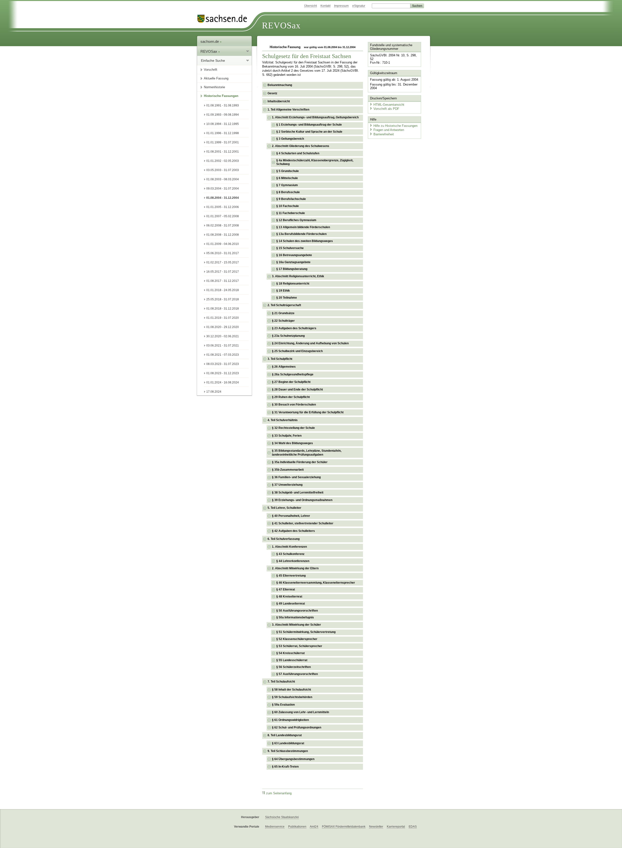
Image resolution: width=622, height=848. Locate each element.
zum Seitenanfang (279, 793)
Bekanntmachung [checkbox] (280, 85)
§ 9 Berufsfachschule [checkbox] (291, 199)
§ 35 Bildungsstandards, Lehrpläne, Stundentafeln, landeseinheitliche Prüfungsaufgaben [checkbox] (306, 452)
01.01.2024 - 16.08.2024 (222, 382)
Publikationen (297, 826)
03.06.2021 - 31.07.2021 (222, 345)
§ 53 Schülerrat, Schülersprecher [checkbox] (299, 646)
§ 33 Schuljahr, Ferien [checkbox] (287, 435)
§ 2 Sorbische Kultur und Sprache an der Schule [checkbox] (309, 131)
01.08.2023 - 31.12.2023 (222, 373)
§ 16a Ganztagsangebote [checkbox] (293, 262)
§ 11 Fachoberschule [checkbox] (290, 213)
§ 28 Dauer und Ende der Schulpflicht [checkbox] (297, 389)
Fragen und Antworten (388, 130)
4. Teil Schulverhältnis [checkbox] (283, 420)
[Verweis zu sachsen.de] (224, 19)
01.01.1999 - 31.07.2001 (222, 142)
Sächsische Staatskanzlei (282, 817)
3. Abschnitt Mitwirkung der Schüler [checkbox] (296, 624)
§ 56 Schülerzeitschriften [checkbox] (293, 667)
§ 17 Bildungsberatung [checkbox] (291, 269)
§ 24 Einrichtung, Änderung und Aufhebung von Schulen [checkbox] (310, 343)
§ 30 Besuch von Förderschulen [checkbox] (294, 404)
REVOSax (281, 25)
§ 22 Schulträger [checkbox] (283, 320)
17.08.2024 (213, 391)
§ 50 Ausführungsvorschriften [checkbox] (297, 610)
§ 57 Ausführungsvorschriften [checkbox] (297, 674)
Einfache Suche (213, 60)
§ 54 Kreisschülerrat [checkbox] (290, 653)
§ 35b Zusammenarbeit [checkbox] (288, 469)
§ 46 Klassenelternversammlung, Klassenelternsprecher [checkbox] (315, 582)
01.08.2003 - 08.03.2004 (222, 179)
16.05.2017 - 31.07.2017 (222, 271)
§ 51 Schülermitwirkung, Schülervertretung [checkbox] (306, 632)
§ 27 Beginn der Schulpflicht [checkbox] (291, 382)
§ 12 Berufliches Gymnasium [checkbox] (296, 220)
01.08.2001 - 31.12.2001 (222, 151)
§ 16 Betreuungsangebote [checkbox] (294, 255)
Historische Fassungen (221, 96)
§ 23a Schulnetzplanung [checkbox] (288, 335)
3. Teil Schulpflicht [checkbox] (280, 359)
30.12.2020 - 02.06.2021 (222, 336)
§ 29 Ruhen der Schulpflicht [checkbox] (291, 397)
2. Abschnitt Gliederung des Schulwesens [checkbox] (300, 146)
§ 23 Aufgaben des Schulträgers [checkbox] (294, 328)
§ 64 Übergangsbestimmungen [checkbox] (293, 759)
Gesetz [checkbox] (272, 93)
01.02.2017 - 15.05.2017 (222, 262)
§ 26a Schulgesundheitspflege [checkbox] (292, 374)
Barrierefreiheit (383, 134)
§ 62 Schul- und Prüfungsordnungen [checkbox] (296, 727)
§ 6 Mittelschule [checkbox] (287, 178)
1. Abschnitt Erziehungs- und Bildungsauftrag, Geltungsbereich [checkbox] (315, 117)
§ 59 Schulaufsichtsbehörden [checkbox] (292, 697)
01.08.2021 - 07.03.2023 (222, 354)
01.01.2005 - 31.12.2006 (222, 207)
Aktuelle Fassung (216, 78)
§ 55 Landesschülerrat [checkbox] (291, 660)
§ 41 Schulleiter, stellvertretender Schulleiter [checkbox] (302, 523)
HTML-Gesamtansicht (388, 104)
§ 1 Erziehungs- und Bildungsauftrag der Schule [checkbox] (309, 124)
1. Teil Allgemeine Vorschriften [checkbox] (288, 109)
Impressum (341, 6)
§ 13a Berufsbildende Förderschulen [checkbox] (301, 234)
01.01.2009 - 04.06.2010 (222, 244)
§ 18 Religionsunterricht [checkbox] (292, 283)
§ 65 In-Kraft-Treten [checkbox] (285, 766)
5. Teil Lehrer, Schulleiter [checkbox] (284, 508)
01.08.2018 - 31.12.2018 (222, 308)
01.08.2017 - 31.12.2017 (222, 281)
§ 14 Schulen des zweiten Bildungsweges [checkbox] (304, 241)
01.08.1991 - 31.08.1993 (222, 105)
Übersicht (310, 6)
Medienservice (275, 826)
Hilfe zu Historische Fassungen (395, 126)
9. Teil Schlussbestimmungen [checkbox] (288, 751)
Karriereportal (396, 826)
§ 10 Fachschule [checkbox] (287, 206)
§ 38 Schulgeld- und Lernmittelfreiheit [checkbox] (297, 492)
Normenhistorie (214, 87)
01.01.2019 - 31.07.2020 (222, 318)
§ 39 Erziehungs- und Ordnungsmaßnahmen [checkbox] (302, 500)
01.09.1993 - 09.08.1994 (222, 114)
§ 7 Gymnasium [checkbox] (287, 185)
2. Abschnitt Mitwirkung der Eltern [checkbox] (295, 568)
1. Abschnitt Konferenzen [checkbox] (289, 546)
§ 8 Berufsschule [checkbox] (288, 192)
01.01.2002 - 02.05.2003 (222, 161)
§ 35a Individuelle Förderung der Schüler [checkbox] (300, 462)
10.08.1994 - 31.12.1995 (222, 124)
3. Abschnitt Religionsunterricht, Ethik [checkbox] (298, 276)
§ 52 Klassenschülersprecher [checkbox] (296, 639)
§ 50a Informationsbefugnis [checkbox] (295, 617)
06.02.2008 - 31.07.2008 (222, 225)
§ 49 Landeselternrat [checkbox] (290, 603)
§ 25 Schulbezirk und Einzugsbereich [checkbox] (297, 351)
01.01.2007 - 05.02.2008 (222, 216)
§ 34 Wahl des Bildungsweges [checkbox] (292, 443)
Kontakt (325, 6)
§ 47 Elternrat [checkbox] (285, 589)
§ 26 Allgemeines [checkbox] (284, 366)
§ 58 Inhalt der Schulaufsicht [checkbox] (291, 689)
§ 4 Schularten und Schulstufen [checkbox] (297, 153)
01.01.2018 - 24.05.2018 (222, 290)
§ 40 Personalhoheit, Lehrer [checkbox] (291, 516)
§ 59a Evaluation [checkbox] (283, 704)
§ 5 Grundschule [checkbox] (287, 171)
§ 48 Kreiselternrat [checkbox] (289, 596)
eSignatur (358, 6)
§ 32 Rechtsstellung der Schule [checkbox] (293, 428)
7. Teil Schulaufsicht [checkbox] (281, 681)
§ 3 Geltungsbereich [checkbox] (290, 138)
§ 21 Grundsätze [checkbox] (283, 313)
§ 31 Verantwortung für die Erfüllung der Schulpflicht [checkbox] (308, 412)
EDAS (413, 826)
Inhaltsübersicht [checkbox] (279, 101)
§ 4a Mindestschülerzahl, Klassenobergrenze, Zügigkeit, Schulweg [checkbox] (314, 162)
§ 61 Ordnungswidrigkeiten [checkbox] (290, 720)
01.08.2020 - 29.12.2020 (222, 327)
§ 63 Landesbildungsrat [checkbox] (288, 743)
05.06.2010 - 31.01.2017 (222, 253)
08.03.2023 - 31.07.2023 (222, 364)
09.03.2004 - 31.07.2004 (222, 188)
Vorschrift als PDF (386, 109)
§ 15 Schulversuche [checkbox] (290, 248)
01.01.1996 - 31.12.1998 (222, 133)
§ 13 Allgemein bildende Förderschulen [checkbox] (303, 227)
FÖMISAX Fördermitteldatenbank (343, 826)
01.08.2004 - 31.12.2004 (222, 197)
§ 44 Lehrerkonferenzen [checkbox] (292, 561)
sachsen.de (210, 41)
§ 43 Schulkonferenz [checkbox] (290, 554)
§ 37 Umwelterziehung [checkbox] (287, 484)
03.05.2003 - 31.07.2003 (222, 170)
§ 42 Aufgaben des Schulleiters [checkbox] (293, 531)
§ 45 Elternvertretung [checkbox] (291, 575)
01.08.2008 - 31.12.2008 (222, 234)
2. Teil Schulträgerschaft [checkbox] (284, 305)
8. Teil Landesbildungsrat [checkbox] (285, 735)
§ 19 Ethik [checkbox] (283, 290)
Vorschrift (210, 69)
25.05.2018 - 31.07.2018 (222, 299)
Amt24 (314, 826)
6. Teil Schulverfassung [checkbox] (284, 539)
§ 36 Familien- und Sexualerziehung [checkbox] (296, 477)
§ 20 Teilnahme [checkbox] (286, 297)
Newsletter (376, 826)
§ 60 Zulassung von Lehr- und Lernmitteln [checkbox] (300, 712)
